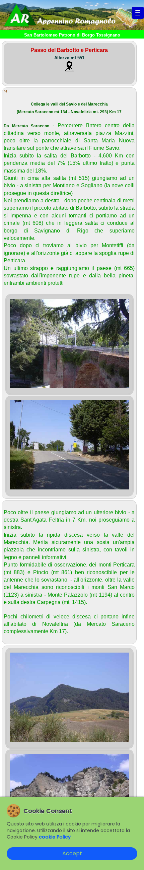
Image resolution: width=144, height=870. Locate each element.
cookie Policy (55, 836)
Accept (72, 853)
